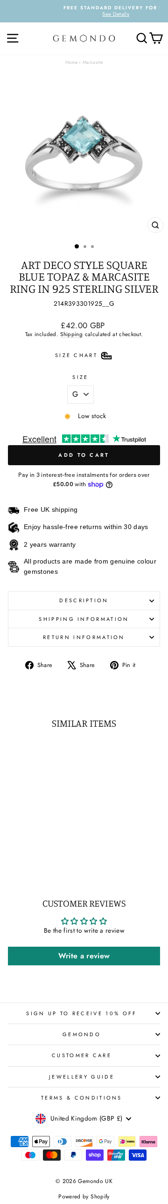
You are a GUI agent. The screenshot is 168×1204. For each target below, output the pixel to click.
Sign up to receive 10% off (81, 1013)
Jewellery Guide (81, 1076)
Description (83, 600)
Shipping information (84, 619)
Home (71, 62)
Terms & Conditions (81, 1097)
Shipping (71, 334)
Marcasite (93, 62)
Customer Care (82, 1055)
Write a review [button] (84, 955)
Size (80, 377)
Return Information (84, 637)
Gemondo (82, 1034)
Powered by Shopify (83, 1196)
